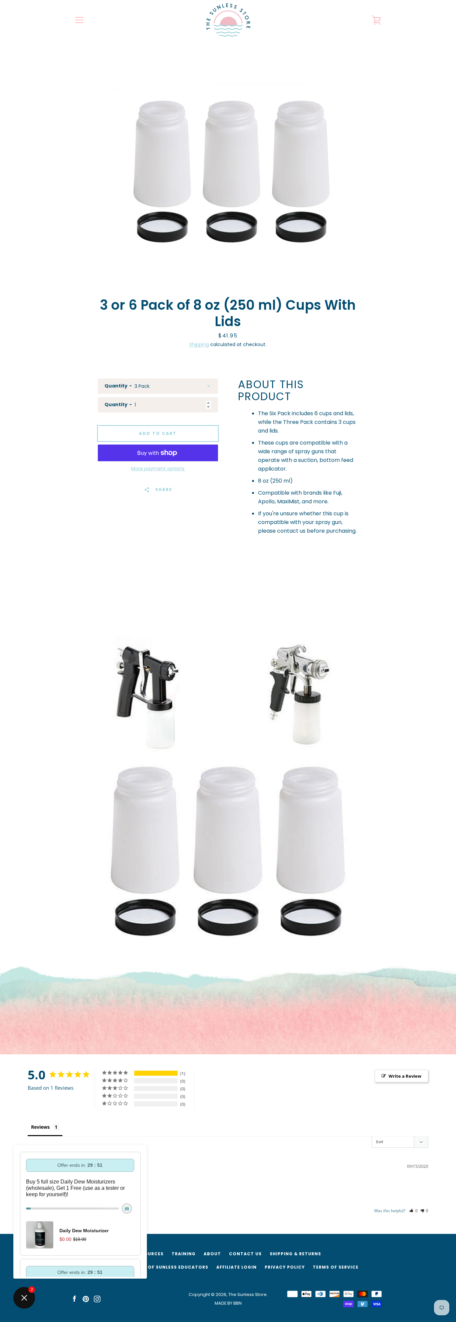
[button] (413, 1211)
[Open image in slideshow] (228, 167)
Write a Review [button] (405, 1076)
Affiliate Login (236, 1267)
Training (184, 1254)
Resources (149, 1254)
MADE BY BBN (228, 1303)
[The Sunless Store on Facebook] (74, 1298)
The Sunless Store (247, 1294)
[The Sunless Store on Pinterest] (85, 1298)
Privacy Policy (285, 1267)
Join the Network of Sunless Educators (153, 1267)
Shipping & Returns (295, 1254)
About (212, 1254)
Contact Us (245, 1254)
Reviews (40, 1127)
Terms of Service (336, 1267)
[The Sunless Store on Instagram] (97, 1298)
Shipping (199, 344)
